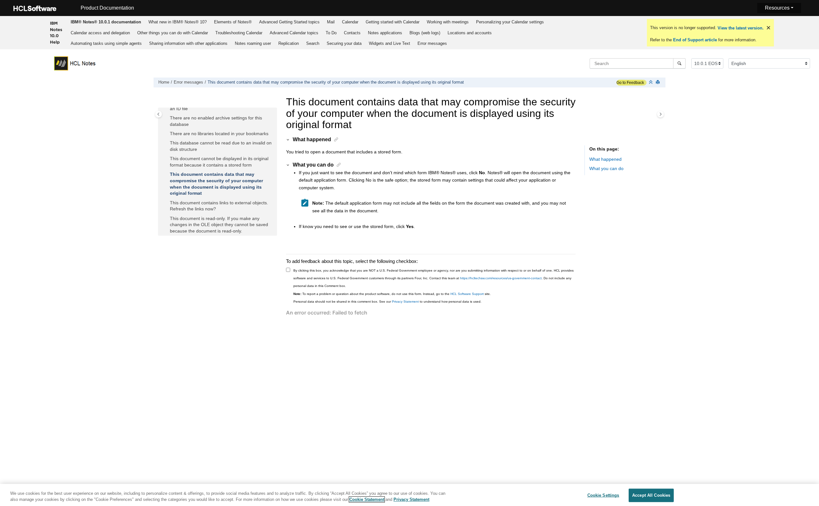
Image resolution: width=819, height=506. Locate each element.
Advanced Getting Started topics (289, 22)
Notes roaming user (253, 43)
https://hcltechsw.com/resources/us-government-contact (501, 278)
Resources (777, 8)
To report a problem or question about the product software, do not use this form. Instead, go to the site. (392, 294)
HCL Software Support (467, 294)
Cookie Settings (603, 495)
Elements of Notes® (233, 22)
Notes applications (385, 32)
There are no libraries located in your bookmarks (219, 133)
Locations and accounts (470, 32)
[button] (167, 118)
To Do (331, 32)
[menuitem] (106, 21)
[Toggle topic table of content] (660, 114)
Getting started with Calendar (392, 22)
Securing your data (344, 43)
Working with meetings (448, 22)
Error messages (432, 43)
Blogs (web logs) (425, 32)
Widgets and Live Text (389, 43)
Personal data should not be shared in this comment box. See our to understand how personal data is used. (387, 301)
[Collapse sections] (651, 82)
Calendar (350, 22)
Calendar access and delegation (100, 32)
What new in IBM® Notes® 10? (177, 22)
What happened (605, 159)
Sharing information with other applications (188, 43)
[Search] (679, 63)
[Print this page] (658, 82)
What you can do (606, 168)
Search (312, 43)
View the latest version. (740, 28)
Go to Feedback (630, 82)
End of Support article (695, 39)
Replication (288, 43)
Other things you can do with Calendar (172, 32)
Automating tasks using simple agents (106, 43)
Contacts (352, 32)
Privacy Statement (405, 301)
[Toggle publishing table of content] (158, 114)
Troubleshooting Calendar (238, 32)
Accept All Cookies (651, 495)
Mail (331, 22)
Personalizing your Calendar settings (510, 22)
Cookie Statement (366, 499)
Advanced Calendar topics (294, 32)
